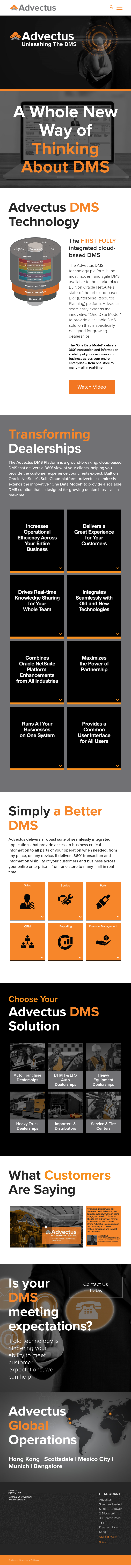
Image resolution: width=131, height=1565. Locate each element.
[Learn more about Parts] (103, 901)
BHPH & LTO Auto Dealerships (65, 1080)
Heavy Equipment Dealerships (103, 1080)
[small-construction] (103, 1057)
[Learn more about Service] (65, 901)
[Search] (109, 7)
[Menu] (117, 7)
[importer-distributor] (65, 1106)
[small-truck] (27, 1106)
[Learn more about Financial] (103, 942)
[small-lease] (65, 1057)
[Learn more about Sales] (27, 901)
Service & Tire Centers (103, 1126)
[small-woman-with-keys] (27, 1057)
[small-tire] (103, 1106)
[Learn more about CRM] (27, 942)
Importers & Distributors (65, 1126)
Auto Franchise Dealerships (27, 1077)
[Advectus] (33, 7)
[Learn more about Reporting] (65, 942)
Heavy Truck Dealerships (27, 1126)
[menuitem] (109, 7)
